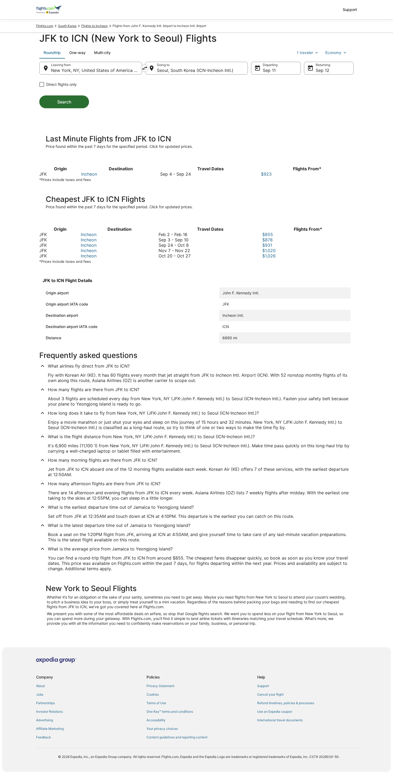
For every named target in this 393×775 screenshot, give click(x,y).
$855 (267, 234)
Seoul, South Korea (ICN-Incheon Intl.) (195, 70)
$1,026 (269, 256)
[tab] (52, 53)
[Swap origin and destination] (144, 68)
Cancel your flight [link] (270, 694)
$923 (266, 174)
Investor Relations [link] (49, 712)
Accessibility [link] (156, 720)
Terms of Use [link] (156, 703)
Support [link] (263, 686)
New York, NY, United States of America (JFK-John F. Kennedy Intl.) (96, 70)
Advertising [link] (44, 720)
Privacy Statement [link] (160, 686)
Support (350, 9)
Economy (333, 52)
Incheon (89, 174)
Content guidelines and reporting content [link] (177, 737)
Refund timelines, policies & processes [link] (285, 703)
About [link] (40, 686)
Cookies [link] (153, 694)
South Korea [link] (67, 26)
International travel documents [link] (280, 720)
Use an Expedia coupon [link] (274, 712)
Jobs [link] (39, 694)
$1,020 (269, 250)
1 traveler (305, 52)
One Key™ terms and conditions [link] (170, 712)
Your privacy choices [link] (162, 729)
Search (64, 102)
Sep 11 (269, 70)
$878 (267, 239)
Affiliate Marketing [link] (50, 729)
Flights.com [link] (44, 26)
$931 (267, 245)
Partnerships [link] (45, 703)
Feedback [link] (43, 737)
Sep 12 (322, 70)
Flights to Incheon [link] (94, 26)
